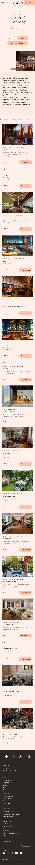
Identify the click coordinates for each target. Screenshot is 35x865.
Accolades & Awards (9, 771)
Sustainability (7, 778)
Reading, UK (7, 821)
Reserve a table (25, 162)
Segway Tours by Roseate (11, 833)
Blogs (5, 785)
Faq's (4, 787)
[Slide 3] (13, 69)
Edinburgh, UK (7, 826)
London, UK (6, 819)
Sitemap (5, 859)
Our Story (6, 768)
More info (5, 162)
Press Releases (8, 796)
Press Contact (7, 798)
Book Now (29, 2)
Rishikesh (27, 119)
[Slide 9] (21, 69)
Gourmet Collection (18, 43)
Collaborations (7, 780)
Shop (4, 790)
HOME (15, 14)
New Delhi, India (8, 812)
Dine (10, 38)
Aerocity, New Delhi (17, 119)
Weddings (6, 782)
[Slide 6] (17, 69)
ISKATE (5, 835)
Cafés (23, 38)
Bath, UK (6, 824)
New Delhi (6, 119)
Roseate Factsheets (9, 801)
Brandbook (6, 803)
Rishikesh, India (8, 816)
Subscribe (26, 845)
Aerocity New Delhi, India (11, 814)
